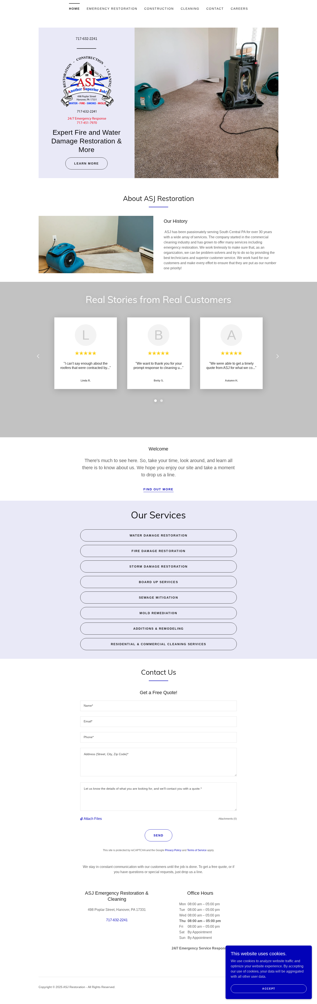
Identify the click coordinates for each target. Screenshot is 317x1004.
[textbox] (158, 706)
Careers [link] (239, 8)
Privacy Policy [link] (173, 850)
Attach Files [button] (93, 818)
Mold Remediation (158, 613)
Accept (268, 988)
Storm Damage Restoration (158, 566)
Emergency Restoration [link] (112, 8)
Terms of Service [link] (197, 850)
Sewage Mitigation (158, 597)
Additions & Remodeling (158, 628)
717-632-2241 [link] (86, 39)
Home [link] (74, 8)
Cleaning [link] (190, 8)
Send (158, 835)
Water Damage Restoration (158, 535)
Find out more (158, 489)
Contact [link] (215, 8)
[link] (87, 90)
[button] (82, 819)
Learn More (86, 163)
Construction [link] (159, 8)
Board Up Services (158, 582)
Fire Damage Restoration (158, 551)
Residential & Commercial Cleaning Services (158, 644)
